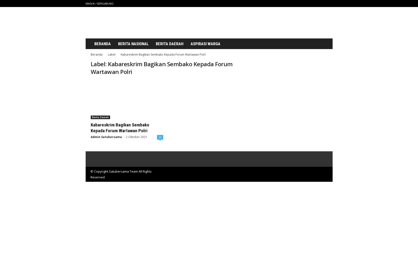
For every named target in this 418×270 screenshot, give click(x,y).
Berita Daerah (169, 43)
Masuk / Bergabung (100, 3)
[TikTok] (314, 3)
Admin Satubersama (106, 137)
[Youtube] (329, 3)
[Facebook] (299, 3)
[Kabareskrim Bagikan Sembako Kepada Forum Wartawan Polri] (127, 99)
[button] (323, 44)
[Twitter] (321, 3)
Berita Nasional (133, 43)
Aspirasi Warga (205, 43)
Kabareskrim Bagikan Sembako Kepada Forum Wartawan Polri (120, 127)
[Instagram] (306, 3)
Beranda (102, 43)
